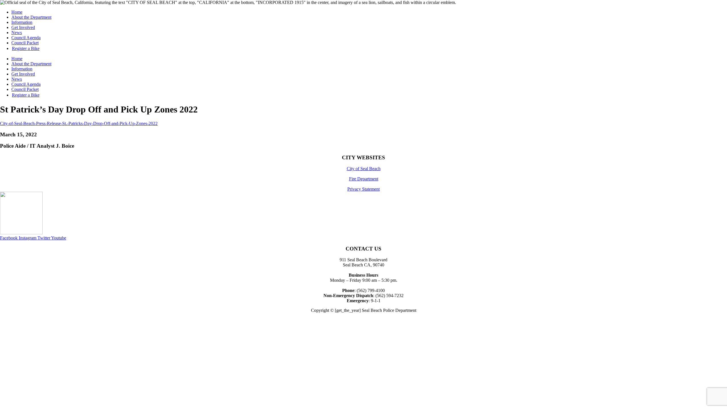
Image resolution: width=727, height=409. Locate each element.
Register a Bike (25, 48)
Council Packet (25, 42)
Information (21, 22)
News (16, 32)
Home (16, 12)
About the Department (31, 17)
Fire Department (363, 178)
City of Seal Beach (364, 168)
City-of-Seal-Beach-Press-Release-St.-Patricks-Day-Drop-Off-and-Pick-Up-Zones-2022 (79, 123)
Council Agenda (26, 37)
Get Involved (23, 27)
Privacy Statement (363, 189)
